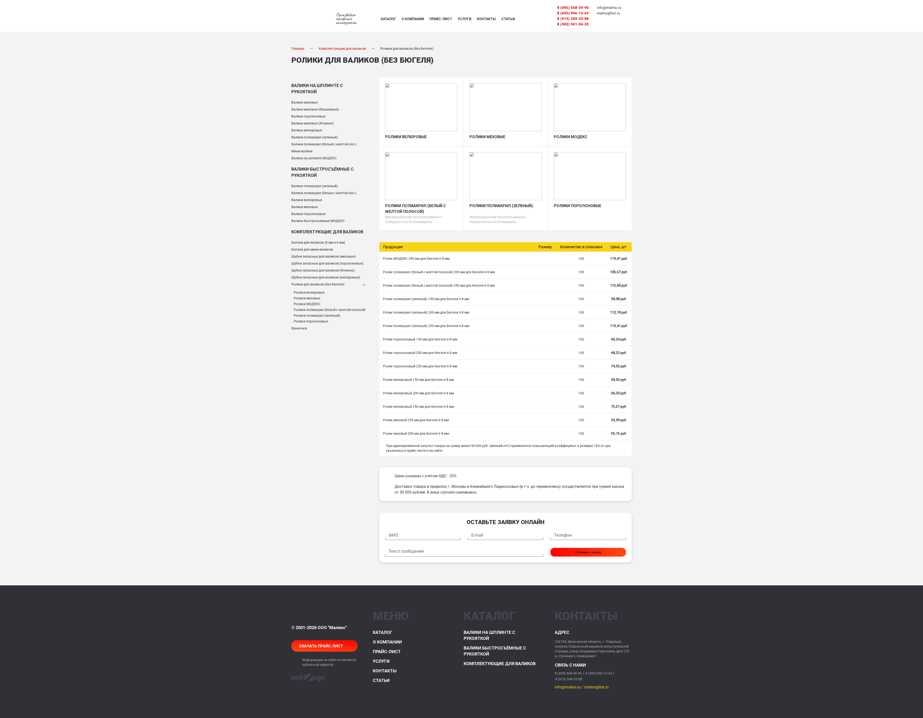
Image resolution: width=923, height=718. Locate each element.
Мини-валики (301, 151)
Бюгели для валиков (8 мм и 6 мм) (318, 242)
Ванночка (299, 328)
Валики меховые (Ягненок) (312, 123)
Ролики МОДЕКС (307, 304)
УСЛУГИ (464, 19)
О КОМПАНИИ (413, 19)
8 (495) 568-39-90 (573, 8)
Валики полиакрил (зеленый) (314, 137)
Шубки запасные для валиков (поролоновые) (327, 263)
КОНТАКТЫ (486, 19)
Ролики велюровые (309, 292)
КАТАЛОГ (388, 19)
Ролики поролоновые (311, 321)
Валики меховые (304, 102)
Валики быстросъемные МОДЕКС (318, 221)
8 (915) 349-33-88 (573, 19)
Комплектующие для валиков (342, 48)
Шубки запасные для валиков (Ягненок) (323, 270)
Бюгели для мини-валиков (312, 249)
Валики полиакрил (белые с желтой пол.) (323, 193)
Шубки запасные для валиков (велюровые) (325, 277)
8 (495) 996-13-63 (573, 13)
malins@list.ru (608, 13)
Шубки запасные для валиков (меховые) (323, 256)
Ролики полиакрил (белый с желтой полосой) (330, 310)
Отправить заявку (588, 552)
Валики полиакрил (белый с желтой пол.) (324, 144)
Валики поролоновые (308, 116)
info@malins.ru (609, 8)
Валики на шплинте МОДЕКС (314, 158)
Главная (297, 48)
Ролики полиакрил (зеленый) (317, 315)
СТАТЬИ (508, 19)
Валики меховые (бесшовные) (315, 109)
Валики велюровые (306, 130)
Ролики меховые (307, 298)
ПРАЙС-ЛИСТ (441, 19)
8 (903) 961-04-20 (573, 24)
